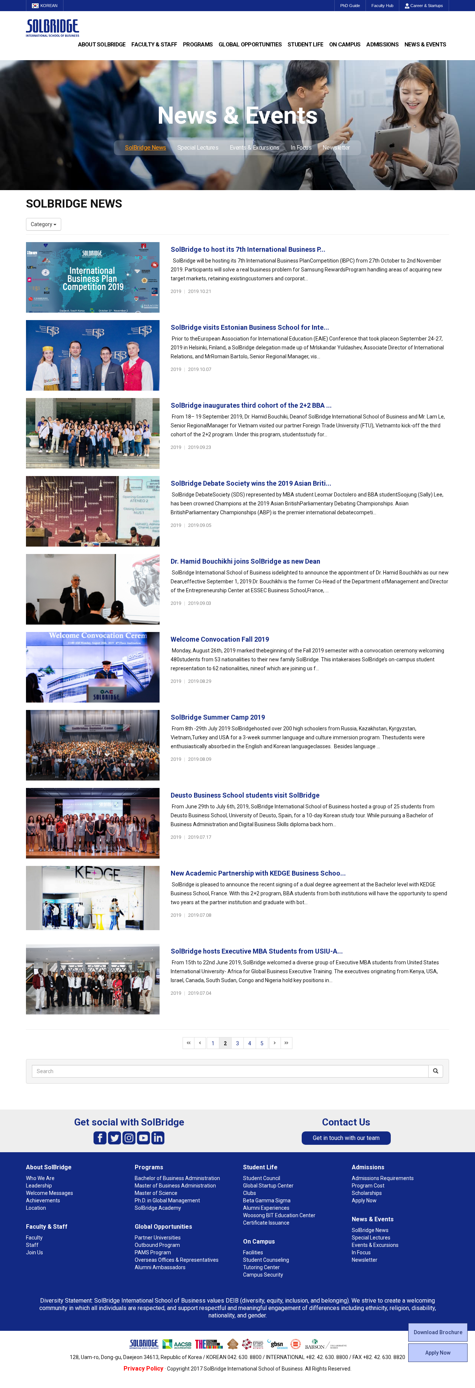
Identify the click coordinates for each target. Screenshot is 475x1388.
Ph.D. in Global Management (167, 1200)
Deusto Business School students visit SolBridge (245, 795)
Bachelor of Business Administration (177, 1178)
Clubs (249, 1193)
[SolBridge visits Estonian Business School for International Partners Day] (93, 355)
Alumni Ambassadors (160, 1267)
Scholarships (367, 1193)
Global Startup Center (268, 1186)
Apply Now (438, 1353)
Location (36, 1208)
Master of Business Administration (175, 1186)
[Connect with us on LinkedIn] (157, 1137)
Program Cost (368, 1186)
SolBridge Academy (158, 1208)
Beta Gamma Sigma (267, 1200)
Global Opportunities (250, 44)
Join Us (34, 1252)
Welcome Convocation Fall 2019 (220, 639)
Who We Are (40, 1178)
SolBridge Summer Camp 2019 (218, 717)
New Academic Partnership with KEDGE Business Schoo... (258, 873)
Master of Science (156, 1193)
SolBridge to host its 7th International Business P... (248, 249)
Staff (32, 1245)
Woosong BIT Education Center (279, 1215)
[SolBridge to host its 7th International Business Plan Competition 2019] (93, 277)
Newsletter (336, 147)
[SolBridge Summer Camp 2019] (93, 745)
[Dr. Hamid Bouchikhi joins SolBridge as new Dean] (93, 589)
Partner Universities (158, 1238)
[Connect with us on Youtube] (143, 1137)
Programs (198, 44)
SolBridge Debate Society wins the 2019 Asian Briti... (251, 483)
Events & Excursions (254, 147)
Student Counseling (266, 1260)
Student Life (305, 44)
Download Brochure (438, 1332)
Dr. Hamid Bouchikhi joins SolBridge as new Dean (245, 561)
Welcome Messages (49, 1193)
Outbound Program (157, 1245)
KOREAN (49, 5)
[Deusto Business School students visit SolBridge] (93, 823)
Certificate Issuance (266, 1223)
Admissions (382, 44)
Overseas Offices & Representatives (177, 1260)
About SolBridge (102, 44)
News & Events (425, 44)
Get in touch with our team (346, 1137)
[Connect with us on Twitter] (114, 1137)
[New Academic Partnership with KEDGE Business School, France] (93, 901)
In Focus (301, 147)
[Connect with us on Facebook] (100, 1137)
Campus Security (263, 1275)
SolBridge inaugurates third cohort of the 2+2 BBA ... (251, 405)
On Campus (344, 44)
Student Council (261, 1178)
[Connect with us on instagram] (128, 1137)
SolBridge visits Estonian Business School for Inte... (250, 327)
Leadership (39, 1186)
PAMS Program (153, 1252)
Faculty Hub (382, 5)
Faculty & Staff (154, 44)
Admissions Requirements (383, 1178)
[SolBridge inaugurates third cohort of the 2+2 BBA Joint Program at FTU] (93, 433)
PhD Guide (350, 5)
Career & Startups (426, 5)
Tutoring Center (261, 1267)
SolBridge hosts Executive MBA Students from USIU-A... (257, 951)
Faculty (34, 1238)
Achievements (43, 1200)
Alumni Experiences (266, 1208)
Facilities (253, 1252)
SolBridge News (145, 147)
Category (42, 224)
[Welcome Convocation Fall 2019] (93, 667)
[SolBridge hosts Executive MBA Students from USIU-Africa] (93, 979)
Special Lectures (198, 147)
